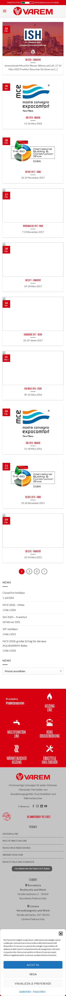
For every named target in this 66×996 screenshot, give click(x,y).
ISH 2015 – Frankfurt (33, 551)
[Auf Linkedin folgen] (41, 806)
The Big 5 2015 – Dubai (33, 496)
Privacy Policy (39, 991)
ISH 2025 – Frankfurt (33, 59)
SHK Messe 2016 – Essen (33, 388)
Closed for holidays (14, 592)
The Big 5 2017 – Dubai (33, 171)
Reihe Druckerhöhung (17, 848)
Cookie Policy (25, 991)
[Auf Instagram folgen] (37, 806)
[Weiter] (44, 571)
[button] (60, 933)
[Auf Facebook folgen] (33, 806)
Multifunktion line (15, 840)
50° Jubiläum (10, 629)
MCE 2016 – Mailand (33, 442)
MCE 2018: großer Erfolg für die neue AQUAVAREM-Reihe (24, 643)
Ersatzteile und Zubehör (18, 862)
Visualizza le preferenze (33, 983)
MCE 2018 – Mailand (33, 117)
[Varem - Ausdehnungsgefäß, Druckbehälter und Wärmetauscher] (33, 11)
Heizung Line (10, 833)
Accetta (33, 964)
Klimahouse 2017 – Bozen (33, 334)
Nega (33, 974)
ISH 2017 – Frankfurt (33, 280)
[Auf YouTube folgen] (45, 806)
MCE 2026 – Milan (13, 604)
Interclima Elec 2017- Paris (33, 225)
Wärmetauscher (13, 854)
